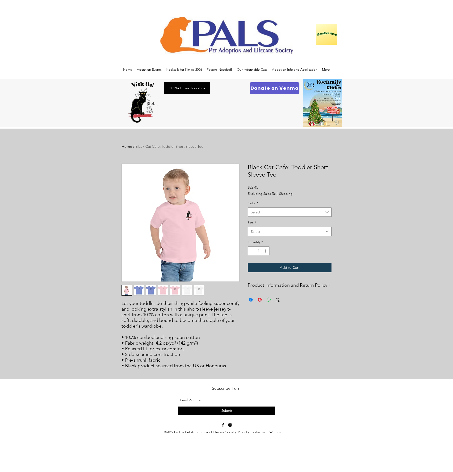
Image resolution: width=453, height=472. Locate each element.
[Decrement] (251, 251)
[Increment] (266, 251)
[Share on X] (278, 300)
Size (252, 223)
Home (127, 146)
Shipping (286, 193)
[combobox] (289, 212)
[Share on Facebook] (251, 300)
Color (253, 203)
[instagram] (230, 425)
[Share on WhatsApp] (269, 300)
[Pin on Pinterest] (260, 300)
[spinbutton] (258, 251)
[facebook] (223, 425)
